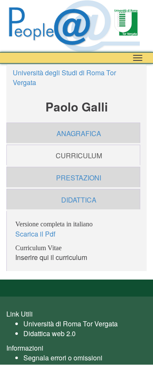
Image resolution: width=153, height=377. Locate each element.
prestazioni (78, 178)
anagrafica (79, 133)
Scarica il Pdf (35, 234)
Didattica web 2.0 (49, 333)
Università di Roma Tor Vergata (70, 323)
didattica (78, 200)
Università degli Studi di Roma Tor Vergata (64, 77)
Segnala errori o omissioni (62, 358)
